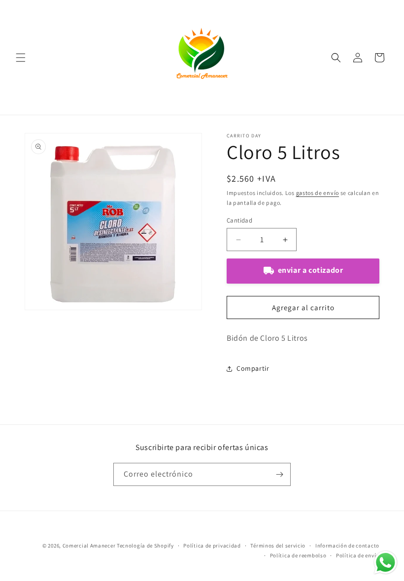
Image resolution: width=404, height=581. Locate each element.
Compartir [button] (252, 368)
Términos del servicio (277, 545)
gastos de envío (317, 192)
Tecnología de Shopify (145, 545)
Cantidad (239, 220)
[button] (21, 57)
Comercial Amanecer (89, 545)
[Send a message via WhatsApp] (385, 562)
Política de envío (357, 555)
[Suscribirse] (279, 474)
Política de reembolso (298, 555)
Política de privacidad (211, 545)
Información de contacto (347, 545)
